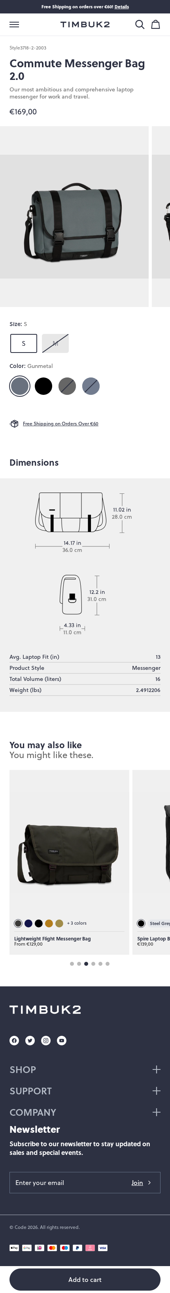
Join (137, 1182)
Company (32, 1112)
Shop (22, 1069)
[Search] (140, 24)
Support (30, 1091)
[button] (14, 24)
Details (122, 6)
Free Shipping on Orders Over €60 (60, 423)
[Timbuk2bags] (85, 24)
